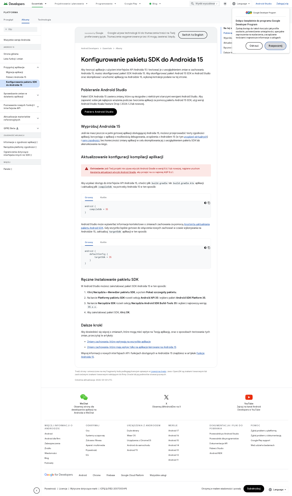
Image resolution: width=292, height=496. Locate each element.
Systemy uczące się (95, 435)
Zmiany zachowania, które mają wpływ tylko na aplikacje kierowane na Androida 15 (131, 347)
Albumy (26, 19)
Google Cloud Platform (132, 475)
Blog (155, 3)
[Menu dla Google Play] (141, 3)
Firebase (111, 475)
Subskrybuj (254, 488)
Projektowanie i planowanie (69, 3)
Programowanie (104, 3)
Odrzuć (254, 45)
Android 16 (173, 435)
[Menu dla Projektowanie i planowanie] (88, 3)
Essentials (37, 3)
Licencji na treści (158, 371)
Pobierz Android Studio (99, 111)
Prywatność (91, 450)
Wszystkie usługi (158, 475)
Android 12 (173, 455)
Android (48, 433)
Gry (87, 430)
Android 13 (173, 450)
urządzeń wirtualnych (195, 136)
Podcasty (49, 463)
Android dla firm (52, 438)
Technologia (44, 19)
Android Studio (264, 3)
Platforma (11, 12)
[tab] (89, 197)
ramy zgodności (90, 140)
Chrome (97, 475)
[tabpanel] (146, 209)
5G (87, 455)
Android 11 (173, 460)
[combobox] (204, 3)
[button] (18, 67)
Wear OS (131, 435)
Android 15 (173, 440)
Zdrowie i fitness (93, 440)
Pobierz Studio (216, 448)
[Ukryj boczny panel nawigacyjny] (37, 490)
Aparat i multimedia (95, 445)
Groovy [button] (89, 197)
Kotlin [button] (103, 197)
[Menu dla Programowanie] (117, 3)
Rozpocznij (275, 45)
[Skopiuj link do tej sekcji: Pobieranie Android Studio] (130, 90)
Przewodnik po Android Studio (224, 433)
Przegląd (8, 19)
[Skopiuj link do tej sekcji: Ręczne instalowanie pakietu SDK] (142, 280)
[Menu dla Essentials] (47, 3)
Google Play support (260, 440)
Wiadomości (51, 453)
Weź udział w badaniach (263, 445)
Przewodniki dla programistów (224, 438)
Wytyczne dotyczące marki (83, 488)
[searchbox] (20, 29)
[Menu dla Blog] (161, 3)
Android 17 (173, 430)
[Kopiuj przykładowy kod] (209, 203)
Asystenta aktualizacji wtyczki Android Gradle (113, 172)
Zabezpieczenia (52, 443)
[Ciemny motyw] (205, 203)
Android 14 (173, 445)
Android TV (132, 450)
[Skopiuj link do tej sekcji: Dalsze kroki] (105, 325)
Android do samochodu (138, 445)
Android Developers (90, 48)
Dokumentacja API (218, 443)
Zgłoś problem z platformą (263, 430)
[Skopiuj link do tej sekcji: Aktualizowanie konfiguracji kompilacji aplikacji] (166, 157)
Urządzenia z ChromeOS (139, 440)
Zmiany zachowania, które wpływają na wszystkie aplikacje (119, 341)
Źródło (48, 448)
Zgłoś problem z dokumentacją (266, 435)
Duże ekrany (133, 430)
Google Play (130, 3)
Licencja (63, 488)
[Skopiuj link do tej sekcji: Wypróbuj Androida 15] (123, 127)
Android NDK (216, 453)
